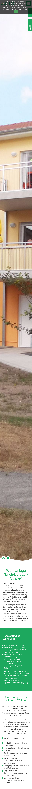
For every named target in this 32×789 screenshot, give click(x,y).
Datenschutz (23, 9)
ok (16, 12)
